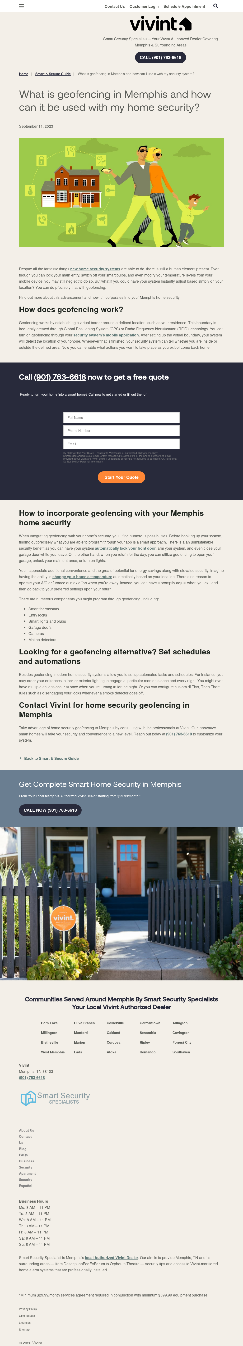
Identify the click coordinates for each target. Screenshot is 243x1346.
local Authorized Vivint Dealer (111, 1257)
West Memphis (53, 1052)
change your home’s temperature (82, 576)
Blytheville (49, 1042)
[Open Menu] (21, 6)
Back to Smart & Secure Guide (51, 758)
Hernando (148, 1052)
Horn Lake (49, 1022)
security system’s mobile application (106, 335)
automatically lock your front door (125, 548)
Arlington (180, 1022)
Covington (181, 1032)
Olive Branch (84, 1022)
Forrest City (182, 1042)
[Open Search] (215, 6)
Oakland (113, 1032)
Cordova (114, 1042)
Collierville (115, 1022)
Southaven (181, 1052)
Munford (81, 1032)
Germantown (150, 1022)
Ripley (145, 1042)
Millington (49, 1032)
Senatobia (148, 1032)
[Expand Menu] (83, 22)
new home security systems (95, 269)
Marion (79, 1042)
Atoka (111, 1052)
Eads (78, 1052)
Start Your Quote (122, 477)
